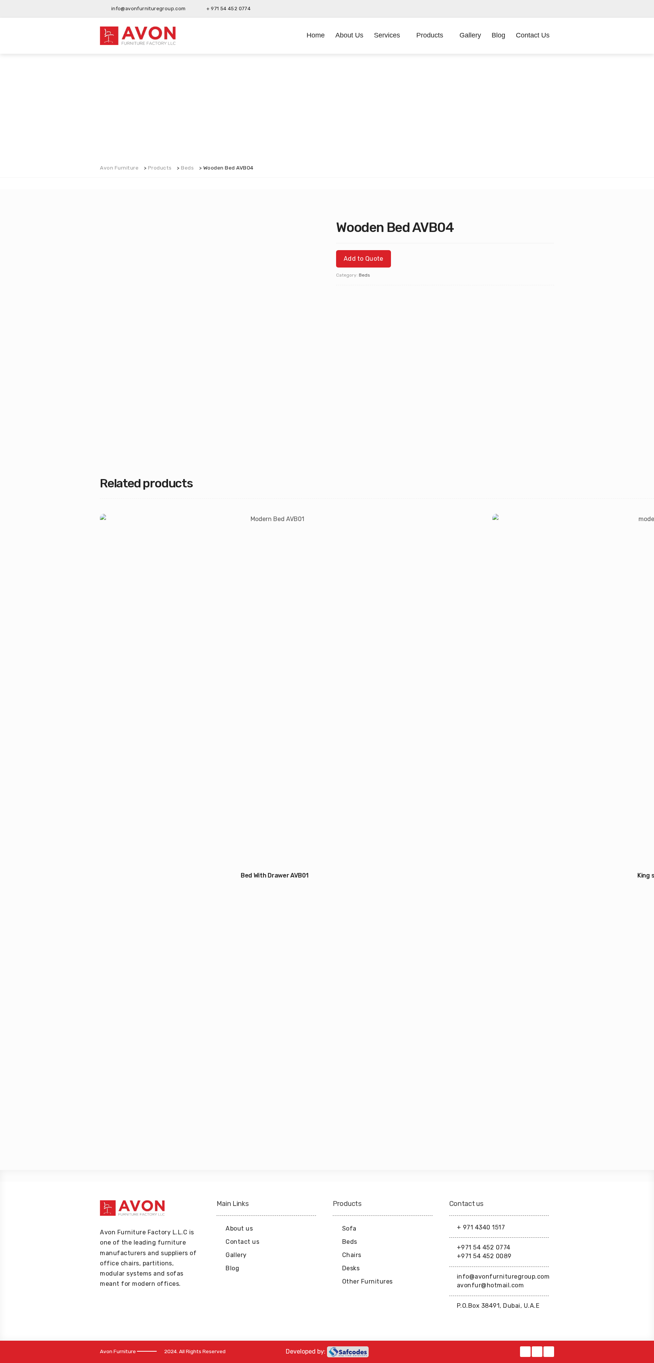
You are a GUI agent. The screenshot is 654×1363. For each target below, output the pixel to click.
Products (429, 35)
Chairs (351, 1255)
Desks (351, 1268)
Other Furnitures (367, 1281)
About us (349, 35)
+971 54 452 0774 (484, 1247)
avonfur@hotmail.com (490, 1285)
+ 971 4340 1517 (481, 1227)
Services (387, 35)
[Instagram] (548, 8)
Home (316, 35)
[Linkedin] (536, 8)
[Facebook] (524, 8)
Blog (498, 35)
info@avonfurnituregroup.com (503, 1276)
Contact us (533, 35)
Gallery (470, 35)
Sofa (349, 1228)
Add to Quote (363, 258)
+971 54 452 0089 (484, 1256)
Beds (364, 275)
